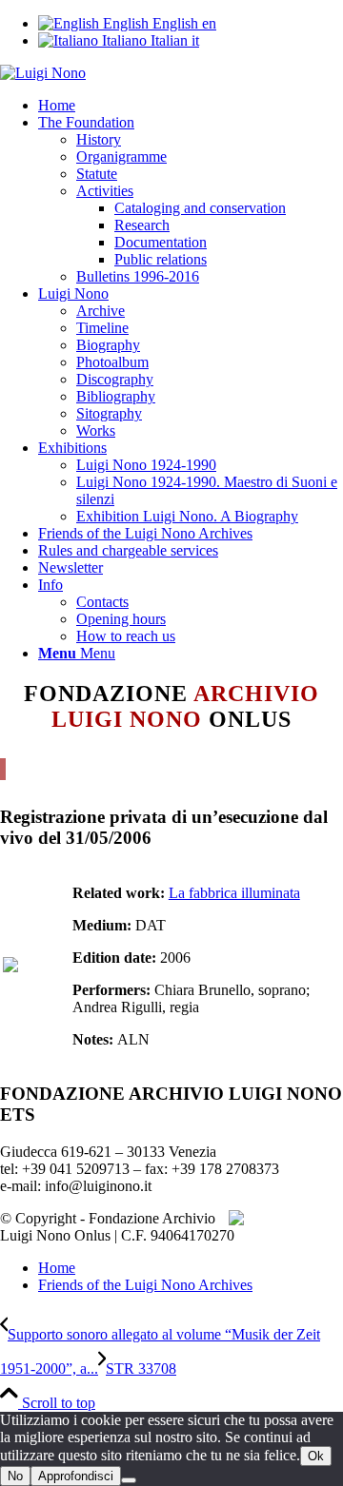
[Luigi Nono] (43, 73)
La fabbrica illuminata (234, 893)
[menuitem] (190, 105)
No (15, 1476)
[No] (128, 1480)
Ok (316, 1456)
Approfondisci (75, 1476)
